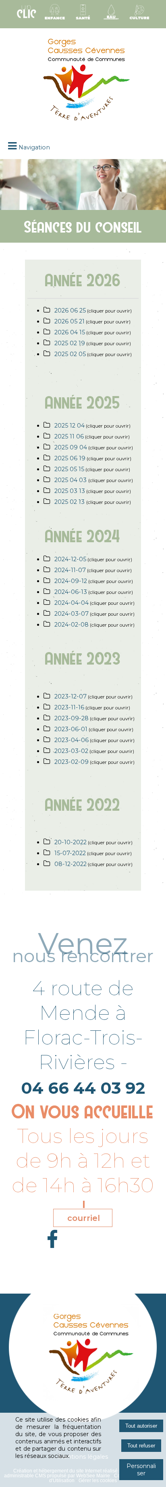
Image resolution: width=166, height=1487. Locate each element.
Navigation (34, 147)
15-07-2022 (70, 853)
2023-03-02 (71, 751)
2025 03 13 (69, 491)
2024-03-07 (71, 613)
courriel (83, 1218)
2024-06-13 (70, 592)
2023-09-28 (71, 718)
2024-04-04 (71, 602)
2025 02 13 (70, 501)
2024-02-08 (71, 624)
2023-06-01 (70, 729)
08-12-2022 (70, 864)
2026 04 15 (69, 332)
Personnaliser (141, 1469)
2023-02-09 (71, 762)
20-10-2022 (70, 842)
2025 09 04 (70, 447)
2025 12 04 (69, 425)
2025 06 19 (69, 458)
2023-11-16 (69, 707)
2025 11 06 (69, 436)
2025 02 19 (69, 343)
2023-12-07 (70, 696)
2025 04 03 (71, 480)
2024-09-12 (70, 581)
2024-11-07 (70, 570)
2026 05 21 (69, 321)
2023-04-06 (71, 740)
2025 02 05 (70, 354)
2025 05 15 (69, 469)
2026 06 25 (70, 310)
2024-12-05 (70, 559)
